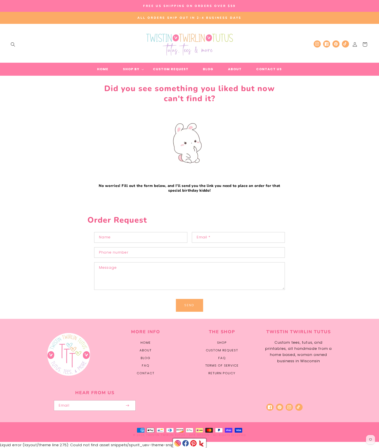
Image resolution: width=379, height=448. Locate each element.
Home (146, 342)
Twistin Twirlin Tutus (165, 435)
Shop (222, 342)
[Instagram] (178, 443)
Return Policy (221, 373)
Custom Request (222, 350)
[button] (13, 44)
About (146, 350)
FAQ (145, 365)
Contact (146, 373)
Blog (145, 358)
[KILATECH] (201, 443)
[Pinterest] (193, 443)
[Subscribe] (128, 405)
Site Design (199, 435)
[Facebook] (186, 443)
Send (189, 305)
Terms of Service (222, 365)
